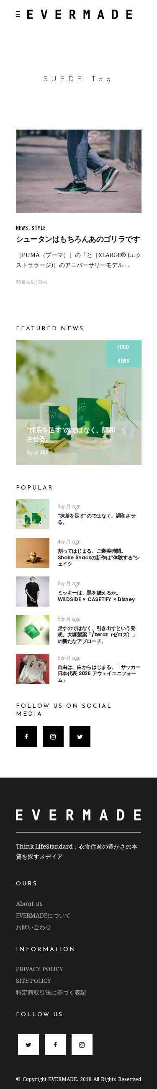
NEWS (22, 227)
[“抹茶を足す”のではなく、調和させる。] (79, 402)
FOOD (123, 346)
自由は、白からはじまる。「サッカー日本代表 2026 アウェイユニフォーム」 (99, 673)
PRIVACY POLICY (39, 969)
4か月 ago (69, 541)
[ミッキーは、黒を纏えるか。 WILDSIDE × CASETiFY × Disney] (32, 591)
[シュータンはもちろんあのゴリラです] (79, 171)
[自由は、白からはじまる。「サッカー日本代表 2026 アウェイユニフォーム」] (32, 669)
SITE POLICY (33, 980)
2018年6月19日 (32, 282)
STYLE (38, 227)
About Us (29, 904)
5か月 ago (69, 583)
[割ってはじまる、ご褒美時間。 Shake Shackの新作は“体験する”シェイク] (32, 553)
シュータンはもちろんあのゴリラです (78, 239)
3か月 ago (37, 452)
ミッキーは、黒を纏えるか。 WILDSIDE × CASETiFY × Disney (96, 596)
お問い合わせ (33, 927)
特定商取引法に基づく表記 (51, 992)
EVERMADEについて (43, 915)
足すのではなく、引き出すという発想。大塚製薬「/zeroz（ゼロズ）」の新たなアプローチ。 (97, 635)
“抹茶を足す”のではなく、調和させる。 (70, 434)
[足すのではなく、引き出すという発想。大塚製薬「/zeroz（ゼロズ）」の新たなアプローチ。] (32, 630)
